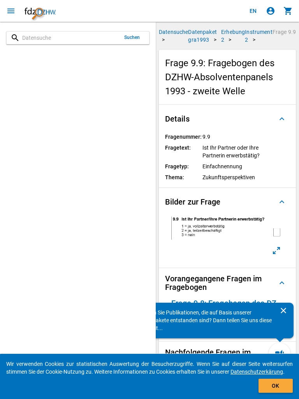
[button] (227, 119)
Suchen (132, 37)
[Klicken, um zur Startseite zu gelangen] (40, 11)
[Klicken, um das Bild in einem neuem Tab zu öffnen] (276, 250)
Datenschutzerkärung (256, 372)
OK (275, 386)
